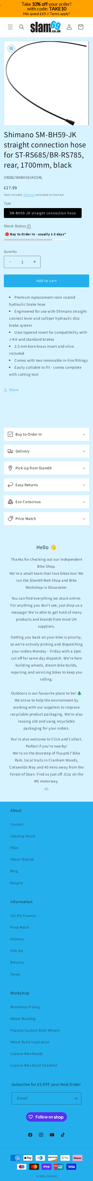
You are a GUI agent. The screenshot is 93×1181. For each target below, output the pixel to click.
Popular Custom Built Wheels (35, 1030)
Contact (17, 824)
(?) (29, 225)
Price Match (20, 927)
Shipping (29, 194)
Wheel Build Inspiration (30, 1042)
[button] (10, 27)
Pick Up (16, 950)
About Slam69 (22, 859)
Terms (15, 974)
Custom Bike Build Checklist (33, 1065)
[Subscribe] (75, 1098)
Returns (17, 962)
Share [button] (14, 389)
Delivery (17, 939)
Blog (14, 871)
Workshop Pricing (25, 1007)
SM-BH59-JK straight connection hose (43, 213)
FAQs (14, 847)
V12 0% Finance (23, 915)
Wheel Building (22, 1018)
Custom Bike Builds (26, 1053)
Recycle (16, 883)
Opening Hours (22, 836)
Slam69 (52, 1176)
